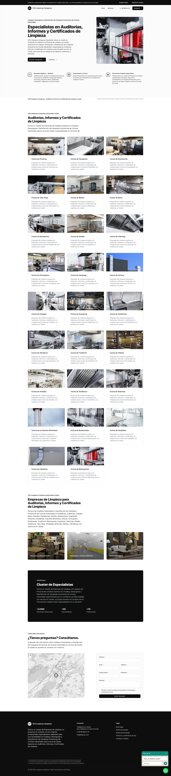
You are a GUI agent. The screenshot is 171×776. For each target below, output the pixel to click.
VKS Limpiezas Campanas (42, 8)
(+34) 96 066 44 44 (83, 732)
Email (101, 665)
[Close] (166, 753)
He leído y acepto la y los (118, 691)
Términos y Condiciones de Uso (126, 735)
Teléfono (124, 665)
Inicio (103, 8)
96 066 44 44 (126, 8)
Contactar (137, 8)
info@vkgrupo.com (83, 735)
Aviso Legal (119, 727)
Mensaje (102, 680)
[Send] (165, 763)
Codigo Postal (103, 672)
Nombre (102, 657)
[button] (56, 675)
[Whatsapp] (165, 770)
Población (124, 672)
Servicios (110, 8)
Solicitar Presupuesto (35, 59)
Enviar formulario (119, 696)
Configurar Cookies (122, 738)
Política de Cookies (122, 730)
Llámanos (52, 59)
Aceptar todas (123, 2)
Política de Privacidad (119, 690)
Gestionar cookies (137, 2)
